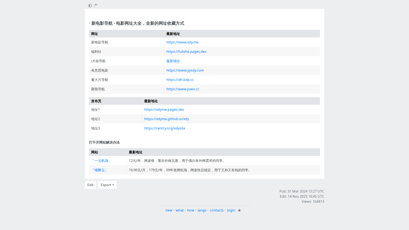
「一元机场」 (101, 160)
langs (202, 210)
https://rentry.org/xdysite (164, 128)
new (169, 210)
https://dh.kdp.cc (180, 79)
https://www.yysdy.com (185, 70)
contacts (217, 210)
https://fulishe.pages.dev (186, 51)
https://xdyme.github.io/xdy (166, 118)
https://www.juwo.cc (182, 89)
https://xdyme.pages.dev (164, 109)
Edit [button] (90, 185)
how (190, 210)
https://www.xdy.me (182, 42)
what (180, 210)
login (231, 210)
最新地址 (173, 61)
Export (106, 185)
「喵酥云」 (99, 170)
